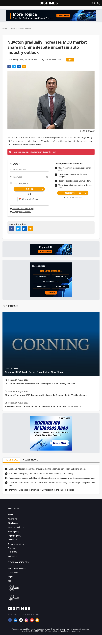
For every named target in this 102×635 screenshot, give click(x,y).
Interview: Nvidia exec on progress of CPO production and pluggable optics (41, 490)
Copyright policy (14, 535)
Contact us (12, 539)
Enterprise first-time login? (22, 208)
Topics (10, 577)
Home (4, 29)
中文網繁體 (12, 552)
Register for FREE (73, 192)
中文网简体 (12, 556)
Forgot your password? (21, 211)
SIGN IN (29, 189)
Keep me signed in (20, 183)
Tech (13, 29)
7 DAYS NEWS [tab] (30, 460)
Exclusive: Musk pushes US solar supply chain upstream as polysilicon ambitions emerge (47, 469)
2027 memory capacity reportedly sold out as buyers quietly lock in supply (41, 473)
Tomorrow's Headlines (17, 568)
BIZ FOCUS (10, 306)
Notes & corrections (16, 544)
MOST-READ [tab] (11, 460)
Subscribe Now (49, 152)
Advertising (12, 519)
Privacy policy (13, 531)
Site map (11, 548)
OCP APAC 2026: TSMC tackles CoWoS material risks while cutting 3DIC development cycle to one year (52, 483)
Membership (13, 523)
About (10, 515)
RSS (9, 581)
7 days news (13, 572)
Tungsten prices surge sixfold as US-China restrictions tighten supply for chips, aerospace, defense (52, 478)
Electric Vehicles (25, 29)
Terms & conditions (16, 527)
